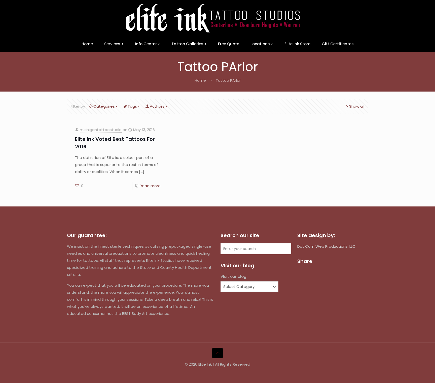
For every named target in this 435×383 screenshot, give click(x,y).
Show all (356, 106)
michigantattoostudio (101, 129)
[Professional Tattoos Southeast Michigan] (217, 18)
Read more (150, 185)
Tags (132, 106)
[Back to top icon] (217, 353)
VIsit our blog (233, 276)
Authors (157, 106)
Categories (104, 106)
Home (200, 80)
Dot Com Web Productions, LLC (326, 246)
